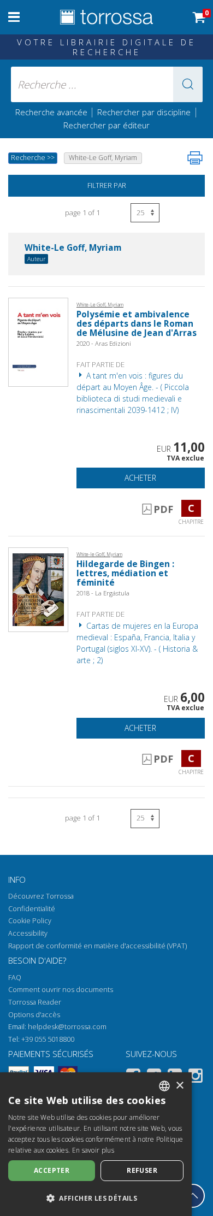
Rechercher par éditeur (106, 125)
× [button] (179, 1086)
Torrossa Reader (34, 1002)
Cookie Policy (29, 920)
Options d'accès (34, 1014)
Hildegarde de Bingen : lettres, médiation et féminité (125, 573)
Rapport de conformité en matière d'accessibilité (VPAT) (97, 946)
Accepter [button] (51, 1170)
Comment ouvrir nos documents (60, 989)
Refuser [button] (142, 1170)
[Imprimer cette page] (195, 158)
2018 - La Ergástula (102, 593)
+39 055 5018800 (47, 1039)
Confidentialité (31, 908)
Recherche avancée (52, 112)
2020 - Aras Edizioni (103, 343)
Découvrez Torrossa (41, 896)
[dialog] (96, 1144)
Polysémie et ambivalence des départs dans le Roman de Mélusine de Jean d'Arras (136, 324)
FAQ (14, 977)
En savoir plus (93, 1150)
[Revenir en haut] (193, 1196)
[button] (188, 84)
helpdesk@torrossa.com (67, 1026)
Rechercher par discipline (144, 112)
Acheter (140, 478)
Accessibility (28, 933)
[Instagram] (195, 1077)
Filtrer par (106, 185)
